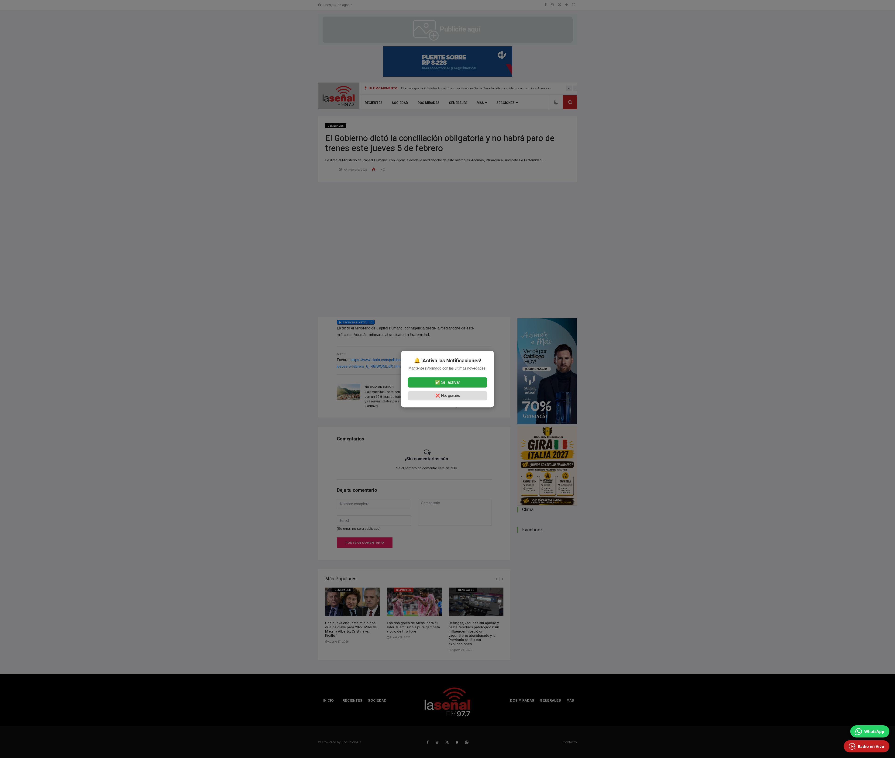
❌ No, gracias (447, 396)
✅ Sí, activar (447, 382)
